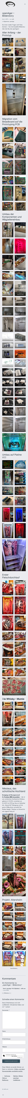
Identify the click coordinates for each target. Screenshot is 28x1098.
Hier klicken (14, 1056)
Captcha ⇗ (20, 1057)
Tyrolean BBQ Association (12, 797)
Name (4, 1031)
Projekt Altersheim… (14, 968)
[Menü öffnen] (25, 4)
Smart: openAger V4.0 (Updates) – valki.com (14, 988)
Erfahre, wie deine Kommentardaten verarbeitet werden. (13, 1070)
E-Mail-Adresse (6, 1039)
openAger (12, 21)
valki (13, 19)
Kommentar (6, 1010)
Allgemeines (6, 21)
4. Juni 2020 (6, 990)
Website (4, 1047)
